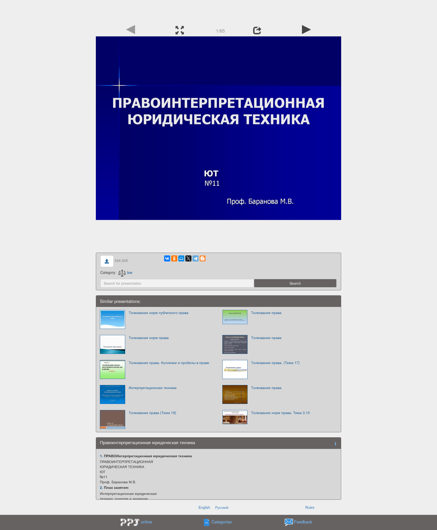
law (129, 272)
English (204, 507)
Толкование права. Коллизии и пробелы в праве (169, 362)
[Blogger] (203, 258)
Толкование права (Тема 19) (152, 412)
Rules (309, 507)
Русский (221, 507)
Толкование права (266, 312)
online (146, 522)
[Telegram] (195, 258)
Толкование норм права (149, 337)
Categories (221, 522)
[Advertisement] (218, 11)
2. (101, 487)
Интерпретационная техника (153, 387)
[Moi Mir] (181, 258)
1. (101, 455)
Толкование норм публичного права (158, 312)
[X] (188, 258)
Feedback (303, 522)
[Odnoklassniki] (174, 258)
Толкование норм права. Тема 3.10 (280, 412)
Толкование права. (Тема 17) (275, 362)
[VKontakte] (167, 258)
